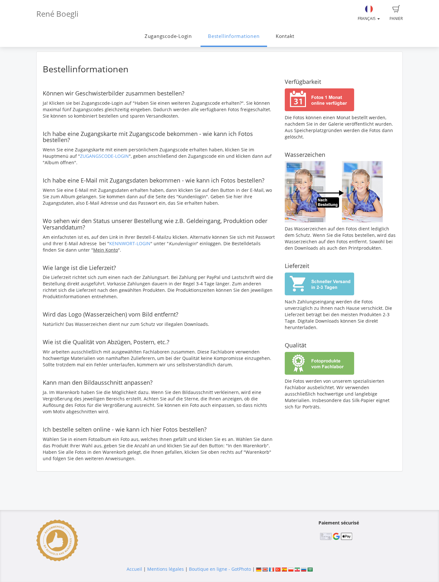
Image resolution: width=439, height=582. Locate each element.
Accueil (134, 569)
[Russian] (303, 569)
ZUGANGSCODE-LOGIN (104, 156)
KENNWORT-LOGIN (129, 243)
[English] (265, 569)
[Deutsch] (258, 569)
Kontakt (285, 36)
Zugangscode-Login (168, 36)
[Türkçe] (278, 569)
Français (367, 18)
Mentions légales (165, 569)
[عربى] (310, 569)
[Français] (271, 569)
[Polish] (290, 569)
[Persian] (297, 569)
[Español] (284, 569)
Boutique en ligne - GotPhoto (220, 569)
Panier (396, 18)
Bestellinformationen (233, 36)
